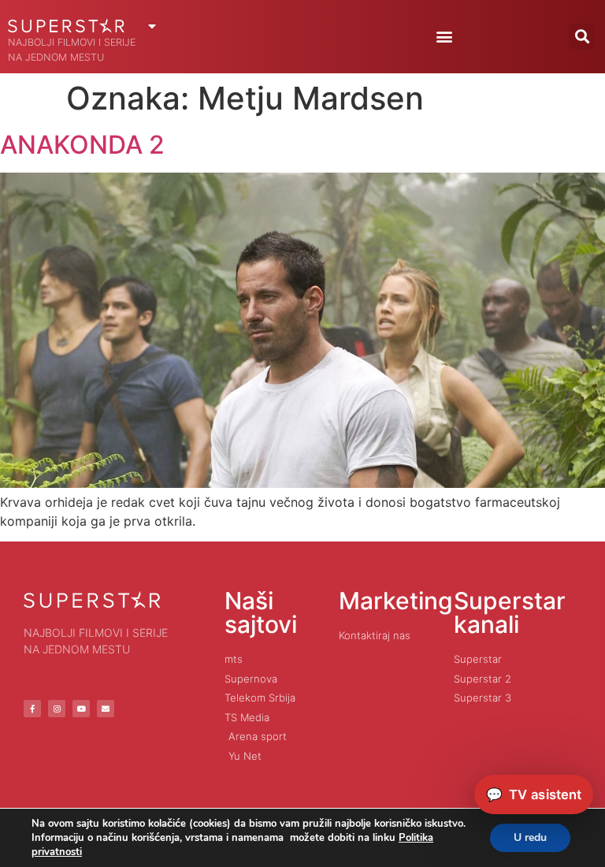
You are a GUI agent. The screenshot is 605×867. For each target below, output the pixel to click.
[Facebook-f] (32, 708)
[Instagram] (56, 708)
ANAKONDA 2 (82, 144)
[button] (444, 37)
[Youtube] (81, 708)
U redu (530, 837)
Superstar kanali (510, 612)
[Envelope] (105, 708)
